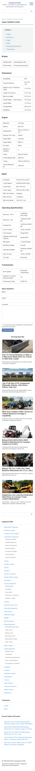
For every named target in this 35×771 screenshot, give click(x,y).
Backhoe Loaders (9, 530)
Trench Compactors (10, 557)
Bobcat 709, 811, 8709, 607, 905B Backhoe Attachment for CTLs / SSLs (17, 469)
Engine (9, 40)
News (6, 709)
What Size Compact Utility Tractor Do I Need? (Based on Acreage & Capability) (17, 414)
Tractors (6, 680)
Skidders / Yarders (10, 598)
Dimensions (10, 37)
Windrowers (7, 693)
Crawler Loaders (9, 564)
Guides (6, 706)
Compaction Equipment (11, 537)
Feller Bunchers (9, 586)
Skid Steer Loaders (10, 673)
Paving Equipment (9, 649)
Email (4, 298)
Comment (5, 304)
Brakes (9, 34)
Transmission (11, 49)
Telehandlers (8, 677)
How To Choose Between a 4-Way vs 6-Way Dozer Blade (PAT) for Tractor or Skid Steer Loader (17, 357)
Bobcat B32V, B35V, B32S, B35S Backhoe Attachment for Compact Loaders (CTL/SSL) (16, 442)
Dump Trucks (8, 630)
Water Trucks (8, 642)
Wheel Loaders (8, 689)
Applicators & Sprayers (11, 527)
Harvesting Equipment (11, 608)
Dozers (6, 567)
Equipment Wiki (15, 3)
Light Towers (8, 611)
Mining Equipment (9, 624)
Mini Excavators (9, 621)
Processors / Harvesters (12, 595)
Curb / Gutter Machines (11, 660)
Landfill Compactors (10, 542)
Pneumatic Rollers (10, 548)
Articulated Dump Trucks (12, 627)
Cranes (6, 561)
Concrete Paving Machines (12, 657)
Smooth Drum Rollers (11, 551)
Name (4, 292)
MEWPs (6, 618)
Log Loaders (8, 592)
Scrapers (7, 670)
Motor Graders (8, 645)
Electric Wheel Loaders (11, 577)
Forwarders (8, 589)
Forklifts (6, 602)
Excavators (7, 580)
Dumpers (7, 571)
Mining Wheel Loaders (11, 639)
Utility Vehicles (8, 683)
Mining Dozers (9, 633)
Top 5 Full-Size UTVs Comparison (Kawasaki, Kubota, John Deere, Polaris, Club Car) (16, 385)
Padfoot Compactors (11, 545)
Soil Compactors (9, 554)
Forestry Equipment (10, 583)
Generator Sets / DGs (10, 605)
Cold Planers (8, 654)
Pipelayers (7, 667)
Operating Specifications (14, 46)
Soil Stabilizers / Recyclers (12, 663)
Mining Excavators (10, 636)
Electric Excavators (10, 574)
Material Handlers (9, 615)
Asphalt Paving (9, 651)
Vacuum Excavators (10, 686)
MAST (8, 43)
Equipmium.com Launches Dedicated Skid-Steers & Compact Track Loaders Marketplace (17, 497)
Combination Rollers (10, 539)
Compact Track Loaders (11, 533)
